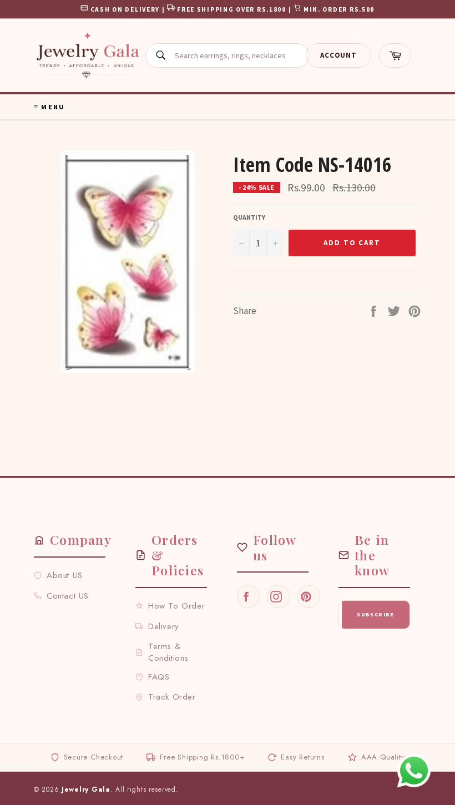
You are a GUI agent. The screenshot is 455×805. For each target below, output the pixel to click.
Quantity (249, 217)
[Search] (160, 55)
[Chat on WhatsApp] (414, 770)
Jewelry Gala (86, 789)
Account (338, 55)
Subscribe (376, 614)
